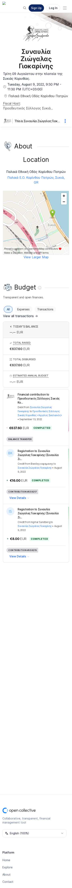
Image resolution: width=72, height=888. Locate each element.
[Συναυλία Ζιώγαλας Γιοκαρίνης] (8, 121)
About (6, 874)
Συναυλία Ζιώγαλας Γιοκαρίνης (35, 467)
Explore (7, 867)
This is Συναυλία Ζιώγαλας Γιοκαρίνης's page (37, 121)
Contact (7, 881)
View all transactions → (20, 316)
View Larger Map (36, 257)
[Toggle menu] (64, 8)
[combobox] (34, 833)
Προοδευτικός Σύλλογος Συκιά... (28, 108)
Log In (53, 8)
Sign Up (36, 8)
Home (6, 860)
